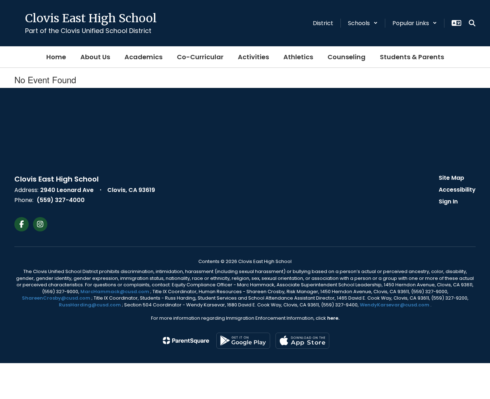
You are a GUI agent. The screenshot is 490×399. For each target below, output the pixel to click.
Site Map (451, 178)
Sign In (448, 201)
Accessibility (457, 190)
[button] (363, 23)
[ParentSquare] (186, 340)
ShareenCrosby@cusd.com (56, 298)
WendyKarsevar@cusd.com (395, 304)
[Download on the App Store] (302, 341)
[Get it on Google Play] (243, 341)
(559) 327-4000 (61, 200)
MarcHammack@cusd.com (114, 291)
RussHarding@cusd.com (90, 304)
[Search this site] (472, 23)
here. (333, 318)
